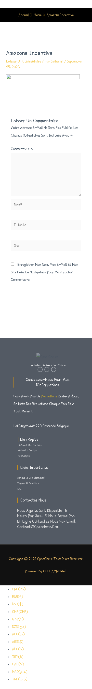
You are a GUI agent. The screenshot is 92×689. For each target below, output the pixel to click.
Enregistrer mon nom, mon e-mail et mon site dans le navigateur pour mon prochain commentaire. (44, 272)
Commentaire (22, 149)
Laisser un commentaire (23, 61)
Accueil (23, 15)
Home (37, 15)
